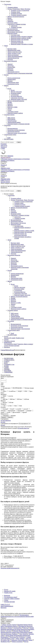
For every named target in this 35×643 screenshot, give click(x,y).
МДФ (4, 396)
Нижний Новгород (6, 632)
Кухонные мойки (12, 22)
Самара (28, 637)
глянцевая (5, 415)
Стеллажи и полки (12, 111)
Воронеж (3, 627)
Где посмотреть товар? (10, 344)
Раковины (10, 21)
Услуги (6, 336)
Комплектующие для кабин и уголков (22, 44)
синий (8, 412)
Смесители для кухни (17, 98)
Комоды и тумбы (12, 107)
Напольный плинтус (13, 71)
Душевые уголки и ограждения (20, 10)
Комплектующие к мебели (15, 113)
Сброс (3, 621)
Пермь (11, 635)
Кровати (9, 104)
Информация (8, 342)
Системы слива (15, 35)
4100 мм (26, 399)
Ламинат (10, 64)
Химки (30, 640)
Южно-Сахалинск (17, 641)
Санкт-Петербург (6, 638)
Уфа (8, 640)
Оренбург (25, 634)
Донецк (10, 627)
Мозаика (9, 81)
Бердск (30, 624)
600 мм (5, 402)
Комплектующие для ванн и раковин (21, 36)
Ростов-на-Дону (14, 637)
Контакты (7, 347)
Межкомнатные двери (13, 50)
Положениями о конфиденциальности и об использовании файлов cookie (17, 615)
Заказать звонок (5, 182)
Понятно (3, 618)
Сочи (12, 638)
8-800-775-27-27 (5, 180)
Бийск (2, 626)
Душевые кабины (12, 7)
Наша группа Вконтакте (8, 569)
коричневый (11, 410)
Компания (7, 595)
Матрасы (10, 105)
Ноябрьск (15, 634)
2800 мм (5, 399)
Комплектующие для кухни (19, 99)
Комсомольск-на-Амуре (13, 629)
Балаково (20, 624)
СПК (25, 391)
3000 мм (12, 399)
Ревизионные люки (13, 82)
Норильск (9, 634)
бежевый (5, 409)
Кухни (13, 90)
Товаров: (4, 165)
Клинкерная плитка (13, 84)
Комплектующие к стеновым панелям (18, 124)
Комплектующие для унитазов (20, 39)
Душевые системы (16, 27)
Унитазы (9, 19)
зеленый (3, 410)
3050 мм (19, 399)
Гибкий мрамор (11, 121)
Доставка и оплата (9, 341)
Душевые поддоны (16, 13)
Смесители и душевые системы (16, 24)
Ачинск (14, 624)
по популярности (6, 420)
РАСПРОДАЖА (8, 139)
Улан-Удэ (28, 638)
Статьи (6, 345)
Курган (3, 631)
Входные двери (11, 48)
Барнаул (25, 624)
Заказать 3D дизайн (9, 338)
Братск (15, 626)
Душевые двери (15, 12)
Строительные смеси (10, 134)
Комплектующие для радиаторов (17, 133)
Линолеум (10, 65)
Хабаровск (14, 640)
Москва (21, 631)
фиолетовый (16, 412)
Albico (4, 391)
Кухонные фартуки (16, 96)
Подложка (10, 70)
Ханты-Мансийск (23, 640)
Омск (20, 634)
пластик (10, 396)
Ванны (9, 18)
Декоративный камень (13, 122)
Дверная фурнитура (13, 58)
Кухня (9, 88)
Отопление (7, 125)
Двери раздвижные (13, 55)
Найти (18, 142)
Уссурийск (4, 640)
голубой (18, 409)
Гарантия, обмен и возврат (25, 344)
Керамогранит (11, 79)
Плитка (6, 75)
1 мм (4, 405)
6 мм (20, 405)
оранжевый (20, 410)
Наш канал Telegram (6, 572)
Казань (32, 627)
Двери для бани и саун (14, 53)
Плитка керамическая (13, 78)
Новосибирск (24, 632)
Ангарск (9, 624)
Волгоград (30, 626)
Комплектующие (12, 33)
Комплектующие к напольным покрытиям (19, 73)
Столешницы (15, 94)
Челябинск (4, 641)
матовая (13, 415)
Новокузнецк (16, 632)
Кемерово (10, 156)
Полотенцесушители (13, 30)
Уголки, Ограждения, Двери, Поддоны (18, 9)
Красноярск (30, 629)
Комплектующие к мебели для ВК (21, 38)
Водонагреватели (12, 29)
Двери (6, 45)
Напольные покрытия (10, 61)
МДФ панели (11, 119)
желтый (25, 409)
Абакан (4, 624)
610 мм (11, 402)
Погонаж (10, 59)
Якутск (26, 641)
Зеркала (9, 108)
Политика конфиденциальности (10, 568)
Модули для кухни (16, 91)
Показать (8, 621)
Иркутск (25, 627)
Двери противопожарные (14, 56)
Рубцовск (22, 637)
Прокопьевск (4, 637)
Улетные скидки (29, 388)
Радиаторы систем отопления (16, 130)
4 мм (15, 405)
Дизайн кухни (20, 338)
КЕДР (20, 391)
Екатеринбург (18, 627)
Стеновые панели (9, 114)
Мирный (15, 631)
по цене (3, 422)
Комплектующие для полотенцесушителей (17, 41)
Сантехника (7, 4)
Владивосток (22, 626)
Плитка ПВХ (11, 67)
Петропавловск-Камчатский (22, 635)
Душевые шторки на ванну (19, 15)
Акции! (6, 339)
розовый (28, 410)
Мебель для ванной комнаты (15, 16)
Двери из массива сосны (14, 52)
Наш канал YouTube (6, 571)
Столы (9, 110)
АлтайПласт (12, 391)
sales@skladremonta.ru (7, 606)
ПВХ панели (11, 117)
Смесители (14, 25)
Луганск (8, 631)
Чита (8, 641)
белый (12, 409)
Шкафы (9, 102)
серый (2, 412)
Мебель (6, 85)
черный (24, 412)
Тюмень (22, 638)
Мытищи (26, 631)
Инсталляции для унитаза (14, 32)
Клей (8, 137)
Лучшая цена (6, 388)
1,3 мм (10, 405)
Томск (17, 638)
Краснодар (24, 629)
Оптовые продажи (13, 345)
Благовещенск (9, 626)
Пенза (7, 635)
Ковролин (10, 68)
